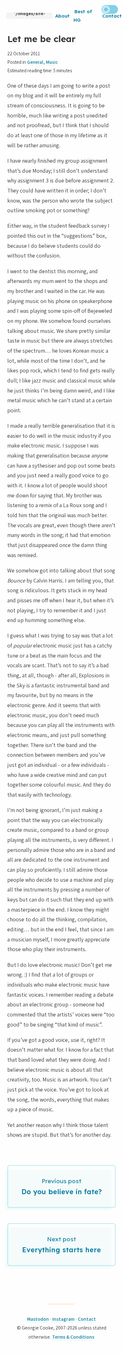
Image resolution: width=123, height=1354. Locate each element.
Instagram (63, 1319)
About (62, 16)
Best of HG (82, 15)
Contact (112, 16)
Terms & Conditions (73, 1337)
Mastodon (38, 1319)
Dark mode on (110, 9)
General (35, 62)
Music (52, 62)
